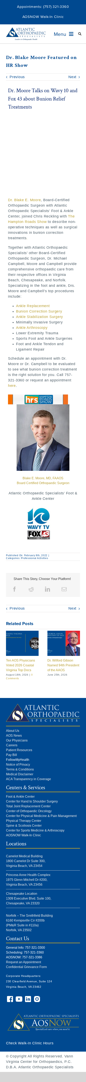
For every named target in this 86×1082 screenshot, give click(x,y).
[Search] (80, 33)
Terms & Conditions (20, 769)
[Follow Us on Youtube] (19, 998)
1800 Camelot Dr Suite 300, (25, 861)
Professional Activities (34, 558)
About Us (12, 730)
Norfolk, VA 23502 (19, 930)
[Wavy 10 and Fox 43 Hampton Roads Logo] (38, 396)
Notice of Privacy (18, 764)
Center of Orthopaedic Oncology (29, 811)
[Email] (64, 589)
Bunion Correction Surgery (39, 311)
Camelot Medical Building (24, 856)
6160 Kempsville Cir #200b (25, 920)
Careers (11, 745)
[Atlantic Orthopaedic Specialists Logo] (26, 29)
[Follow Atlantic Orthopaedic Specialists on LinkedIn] (28, 998)
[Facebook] (14, 589)
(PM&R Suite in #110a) (22, 925)
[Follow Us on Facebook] (10, 998)
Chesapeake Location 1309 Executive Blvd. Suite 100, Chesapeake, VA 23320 (28, 898)
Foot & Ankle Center (20, 796)
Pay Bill (11, 755)
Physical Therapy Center (23, 820)
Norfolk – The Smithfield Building (29, 915)
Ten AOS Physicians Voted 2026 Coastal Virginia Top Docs (20, 665)
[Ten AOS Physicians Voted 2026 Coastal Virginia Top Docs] (22, 633)
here (12, 386)
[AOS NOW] (43, 1009)
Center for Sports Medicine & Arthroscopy (35, 830)
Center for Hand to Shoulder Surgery (32, 801)
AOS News (14, 735)
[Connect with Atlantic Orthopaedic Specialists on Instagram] (37, 998)
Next (72, 77)
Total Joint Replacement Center (28, 806)
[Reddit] (31, 589)
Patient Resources (19, 750)
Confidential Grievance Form (26, 967)
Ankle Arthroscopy (32, 328)
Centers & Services (25, 787)
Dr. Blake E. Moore (24, 200)
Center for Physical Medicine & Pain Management (41, 816)
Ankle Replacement (33, 306)
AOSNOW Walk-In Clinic (43, 16)
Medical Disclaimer (19, 774)
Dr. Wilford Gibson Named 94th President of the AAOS (63, 665)
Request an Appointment (23, 962)
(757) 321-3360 (56, 6)
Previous (17, 77)
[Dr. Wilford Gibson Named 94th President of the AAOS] (63, 633)
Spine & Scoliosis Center (24, 825)
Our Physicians (17, 740)
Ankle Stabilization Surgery (39, 317)
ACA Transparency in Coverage (28, 779)
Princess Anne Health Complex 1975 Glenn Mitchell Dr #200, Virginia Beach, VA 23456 (28, 879)
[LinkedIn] (47, 589)
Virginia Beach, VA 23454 (24, 866)
